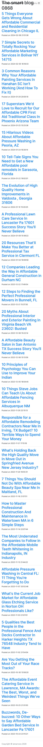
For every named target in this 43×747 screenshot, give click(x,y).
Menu (34, 3)
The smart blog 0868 (13, 3)
